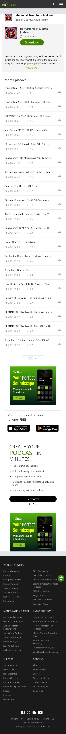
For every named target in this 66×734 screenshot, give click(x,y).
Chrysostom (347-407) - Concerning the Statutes (28, 101)
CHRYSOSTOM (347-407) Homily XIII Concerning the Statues (28, 116)
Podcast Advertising (12, 617)
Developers (8, 699)
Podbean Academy (12, 682)
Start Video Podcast (42, 575)
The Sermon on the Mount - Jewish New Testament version (28, 214)
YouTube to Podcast (42, 599)
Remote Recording (11, 596)
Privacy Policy (16, 718)
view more (31, 67)
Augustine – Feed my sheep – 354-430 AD (27, 340)
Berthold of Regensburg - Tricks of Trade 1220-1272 (28, 256)
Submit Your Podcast (13, 633)
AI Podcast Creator (41, 591)
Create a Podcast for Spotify (46, 579)
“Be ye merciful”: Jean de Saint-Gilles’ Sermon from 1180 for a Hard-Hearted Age (28, 144)
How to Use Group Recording (41, 642)
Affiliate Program (41, 686)
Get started (33, 499)
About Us (37, 665)
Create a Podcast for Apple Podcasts (45, 585)
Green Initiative (40, 682)
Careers (37, 673)
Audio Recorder (10, 592)
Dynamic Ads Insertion (13, 621)
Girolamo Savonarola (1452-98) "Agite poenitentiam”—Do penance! (28, 200)
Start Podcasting (40, 571)
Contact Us (38, 690)
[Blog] (35, 713)
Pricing (6, 575)
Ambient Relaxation (12, 650)
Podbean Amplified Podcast (16, 686)
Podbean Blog (39, 669)
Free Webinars (10, 673)
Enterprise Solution (12, 579)
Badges (6, 690)
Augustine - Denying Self (17, 270)
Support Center (10, 665)
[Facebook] (23, 713)
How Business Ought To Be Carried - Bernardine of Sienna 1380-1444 (28, 284)
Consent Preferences (33, 722)
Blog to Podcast (40, 595)
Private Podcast (10, 584)
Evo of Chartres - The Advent (20, 241)
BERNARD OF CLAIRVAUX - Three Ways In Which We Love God (28, 311)
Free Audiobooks (11, 645)
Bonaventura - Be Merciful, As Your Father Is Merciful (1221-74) (28, 157)
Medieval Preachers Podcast (34, 15)
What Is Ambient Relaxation (45, 652)
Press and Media (41, 678)
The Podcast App (11, 588)
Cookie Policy (33, 718)
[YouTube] (41, 713)
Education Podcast (41, 604)
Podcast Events (10, 678)
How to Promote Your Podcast (43, 627)
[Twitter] (29, 713)
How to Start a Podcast (43, 617)
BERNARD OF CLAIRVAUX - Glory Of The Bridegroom (28, 326)
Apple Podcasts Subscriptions (10, 627)
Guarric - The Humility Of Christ (21, 186)
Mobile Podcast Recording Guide (45, 634)
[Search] (54, 4)
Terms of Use (49, 718)
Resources (8, 695)
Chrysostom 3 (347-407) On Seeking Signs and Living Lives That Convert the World (28, 87)
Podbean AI (8, 601)
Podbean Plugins (11, 641)
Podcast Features (11, 571)
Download (32, 42)
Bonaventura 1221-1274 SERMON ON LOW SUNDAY (28, 227)
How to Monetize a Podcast (45, 621)
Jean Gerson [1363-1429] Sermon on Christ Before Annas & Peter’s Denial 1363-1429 (28, 130)
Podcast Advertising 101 (44, 647)
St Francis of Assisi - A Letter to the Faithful (27, 171)
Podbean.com (44, 726)
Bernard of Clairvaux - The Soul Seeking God (28, 297)
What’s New (8, 669)
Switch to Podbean (12, 637)
